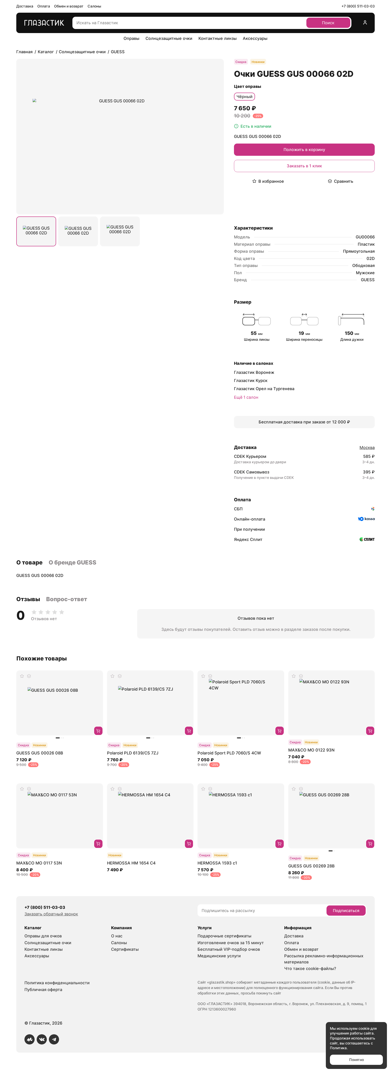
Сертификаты (125, 949)
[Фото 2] (78, 232)
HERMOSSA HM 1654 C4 (131, 863)
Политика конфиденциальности (57, 982)
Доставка (24, 6)
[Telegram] (54, 1039)
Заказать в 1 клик (304, 165)
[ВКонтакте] (42, 1039)
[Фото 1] (36, 232)
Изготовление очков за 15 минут (231, 942)
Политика (338, 1048)
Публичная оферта (43, 989)
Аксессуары (255, 38)
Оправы (131, 38)
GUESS (368, 279)
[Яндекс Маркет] (29, 1039)
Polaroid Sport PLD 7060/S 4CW (229, 753)
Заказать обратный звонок (51, 914)
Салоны (94, 6)
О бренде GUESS (72, 562)
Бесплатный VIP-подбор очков (229, 949)
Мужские (365, 272)
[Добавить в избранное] (22, 676)
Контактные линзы (217, 38)
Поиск (328, 22)
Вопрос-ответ (66, 599)
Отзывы (28, 599)
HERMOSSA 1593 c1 (217, 863)
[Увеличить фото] (120, 136)
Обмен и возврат (68, 6)
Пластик (366, 244)
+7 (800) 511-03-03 (358, 6)
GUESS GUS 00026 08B (39, 753)
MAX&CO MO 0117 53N (39, 863)
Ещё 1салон (246, 397)
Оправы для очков (43, 936)
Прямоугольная (359, 251)
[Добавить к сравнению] (29, 676)
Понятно (356, 1060)
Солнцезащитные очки (168, 38)
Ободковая (363, 265)
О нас (116, 936)
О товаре (29, 562)
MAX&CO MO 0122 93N (311, 750)
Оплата (43, 6)
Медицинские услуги (219, 955)
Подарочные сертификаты (224, 936)
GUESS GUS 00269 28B (311, 866)
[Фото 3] (120, 232)
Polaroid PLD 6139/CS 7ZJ (132, 753)
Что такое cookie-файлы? (310, 968)
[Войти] (365, 23)
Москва (367, 447)
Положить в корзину (304, 149)
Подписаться (346, 910)
